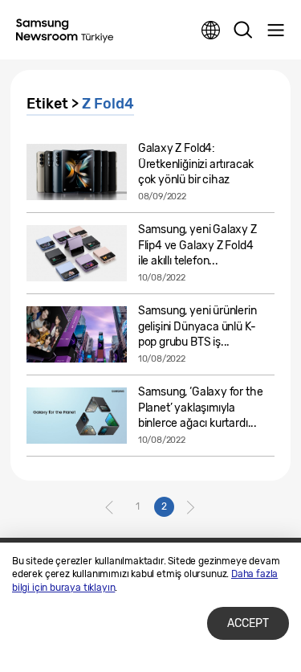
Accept (248, 623)
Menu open (275, 30)
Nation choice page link (211, 30)
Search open (243, 30)
